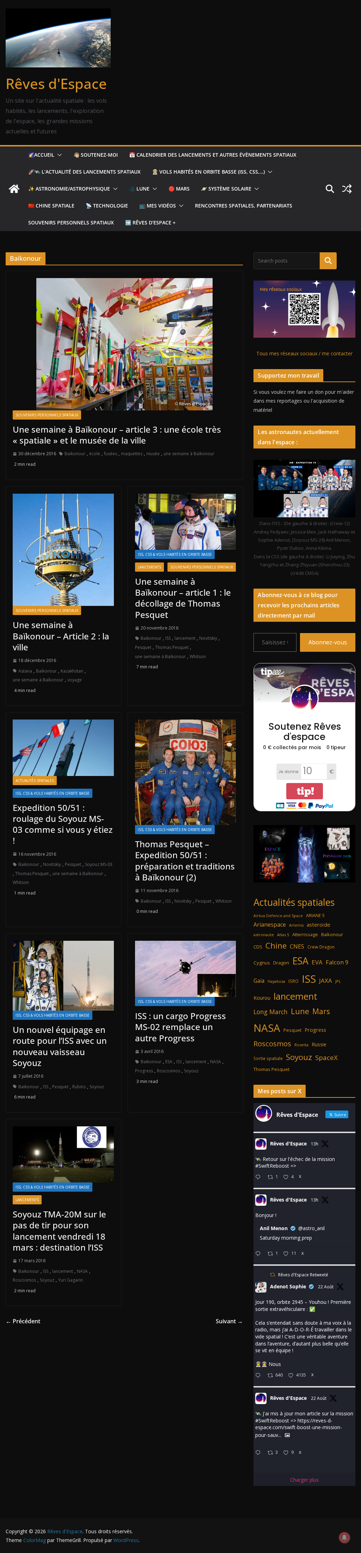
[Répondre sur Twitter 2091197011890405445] (259, 1376)
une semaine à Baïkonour (189, 454)
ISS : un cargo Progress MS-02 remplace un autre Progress (180, 1026)
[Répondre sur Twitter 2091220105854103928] (259, 1453)
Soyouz (97, 1087)
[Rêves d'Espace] (14, 188)
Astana (25, 671)
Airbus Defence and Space (278, 915)
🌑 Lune (139, 188)
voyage (74, 680)
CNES (297, 946)
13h (314, 1144)
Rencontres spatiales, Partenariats (243, 205)
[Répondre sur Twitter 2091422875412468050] (259, 1254)
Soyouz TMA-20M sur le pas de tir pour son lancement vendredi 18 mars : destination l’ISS (59, 1230)
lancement (185, 638)
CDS (257, 947)
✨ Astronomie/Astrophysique (69, 188)
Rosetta (301, 1044)
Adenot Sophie (288, 1286)
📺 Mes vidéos (157, 205)
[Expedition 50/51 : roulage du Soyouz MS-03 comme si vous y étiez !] (63, 748)
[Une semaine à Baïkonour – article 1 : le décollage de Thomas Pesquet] (185, 522)
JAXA (325, 980)
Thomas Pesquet (172, 647)
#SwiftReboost (272, 1165)
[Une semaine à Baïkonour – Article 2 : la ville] (63, 550)
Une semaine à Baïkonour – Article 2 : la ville (61, 635)
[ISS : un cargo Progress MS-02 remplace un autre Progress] (185, 969)
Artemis (296, 925)
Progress (144, 1071)
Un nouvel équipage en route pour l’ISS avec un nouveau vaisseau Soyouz (60, 1046)
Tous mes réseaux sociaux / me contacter (304, 353)
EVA (317, 962)
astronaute (263, 934)
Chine (276, 945)
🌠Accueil (41, 154)
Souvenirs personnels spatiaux (71, 222)
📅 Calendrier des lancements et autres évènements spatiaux (212, 154)
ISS (168, 638)
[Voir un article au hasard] (346, 188)
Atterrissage (305, 934)
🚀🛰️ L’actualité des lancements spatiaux (84, 171)
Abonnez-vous (327, 642)
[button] (58, 155)
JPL (338, 981)
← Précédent (23, 1321)
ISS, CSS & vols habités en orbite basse (175, 554)
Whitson (198, 657)
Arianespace (269, 924)
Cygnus (261, 962)
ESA (168, 1062)
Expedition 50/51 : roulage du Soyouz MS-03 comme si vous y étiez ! (62, 824)
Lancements (149, 567)
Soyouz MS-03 (98, 864)
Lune (300, 1011)
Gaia (258, 981)
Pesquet (143, 647)
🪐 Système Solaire (226, 188)
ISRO (293, 981)
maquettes (131, 454)
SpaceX (326, 1057)
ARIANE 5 (315, 916)
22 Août (326, 1287)
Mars (321, 1011)
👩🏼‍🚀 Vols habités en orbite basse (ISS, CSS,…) (208, 171)
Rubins (79, 1087)
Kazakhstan (72, 671)
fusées (110, 454)
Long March (270, 1011)
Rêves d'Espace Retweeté (303, 1275)
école (94, 454)
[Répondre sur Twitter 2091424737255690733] (259, 1177)
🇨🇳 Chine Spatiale (51, 205)
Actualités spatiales (35, 780)
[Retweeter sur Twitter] (272, 1274)
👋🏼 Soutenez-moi (95, 154)
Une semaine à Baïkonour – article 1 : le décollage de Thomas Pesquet (183, 598)
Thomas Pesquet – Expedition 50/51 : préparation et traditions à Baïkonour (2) (185, 860)
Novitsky (183, 901)
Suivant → (229, 1321)
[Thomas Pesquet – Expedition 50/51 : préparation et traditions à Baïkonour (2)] (185, 772)
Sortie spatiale (268, 1058)
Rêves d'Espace (56, 83)
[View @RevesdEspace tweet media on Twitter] (287, 1435)
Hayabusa (276, 981)
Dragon (281, 962)
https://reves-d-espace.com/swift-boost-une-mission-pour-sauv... (298, 1427)
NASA (215, 1062)
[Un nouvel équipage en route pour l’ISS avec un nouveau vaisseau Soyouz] (63, 976)
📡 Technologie (107, 205)
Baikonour (75, 454)
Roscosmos (168, 1071)
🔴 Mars (179, 188)
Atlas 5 (283, 934)
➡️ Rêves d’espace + (150, 222)
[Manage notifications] (344, 1537)
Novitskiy (208, 638)
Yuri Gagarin (70, 1280)
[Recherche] (328, 260)
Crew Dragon (321, 947)
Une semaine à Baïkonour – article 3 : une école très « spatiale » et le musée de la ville (117, 434)
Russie (319, 1044)
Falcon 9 (337, 962)
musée (153, 454)
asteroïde (318, 924)
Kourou (261, 997)
